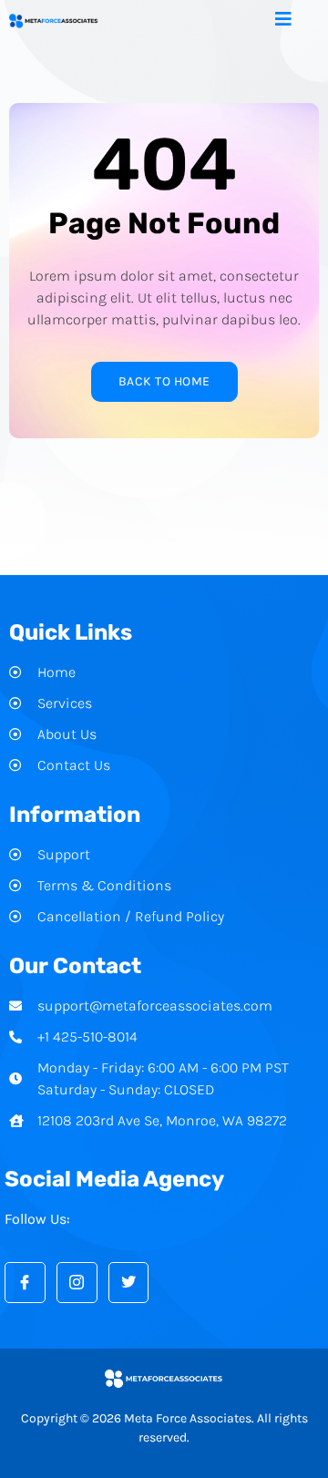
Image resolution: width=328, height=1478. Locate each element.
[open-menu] (297, 20)
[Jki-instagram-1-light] (76, 1282)
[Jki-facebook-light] (25, 1282)
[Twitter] (128, 1282)
